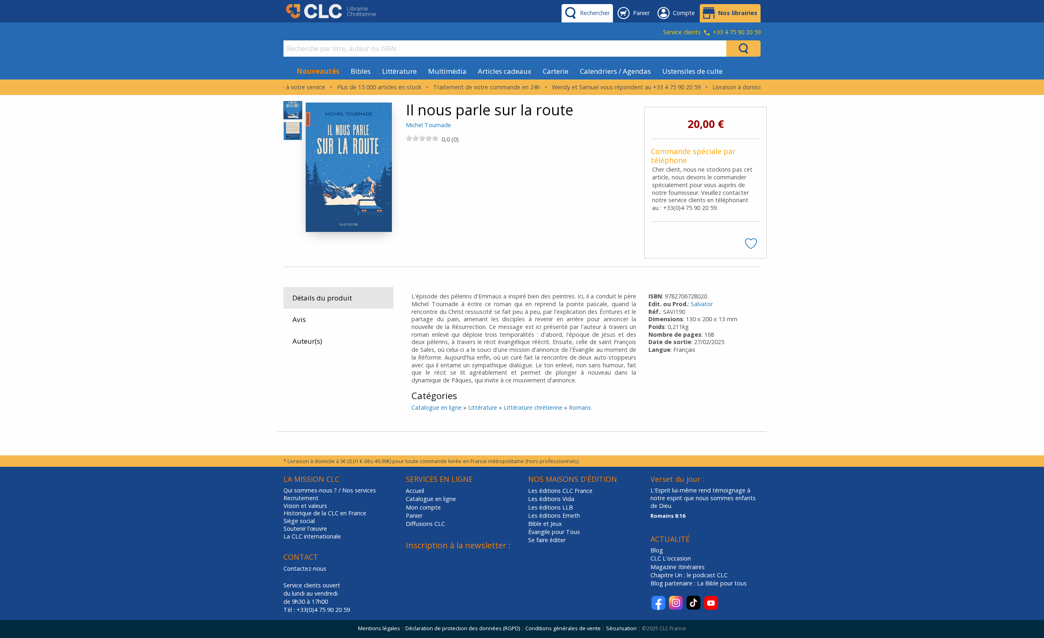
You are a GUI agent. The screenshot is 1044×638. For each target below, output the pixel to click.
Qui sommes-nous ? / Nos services (329, 490)
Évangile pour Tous (554, 532)
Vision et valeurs (305, 506)
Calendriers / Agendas (615, 71)
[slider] (422, 138)
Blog (656, 550)
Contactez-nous (304, 568)
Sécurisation (621, 628)
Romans (580, 407)
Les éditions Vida (551, 499)
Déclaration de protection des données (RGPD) (462, 628)
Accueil (415, 491)
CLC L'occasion (670, 558)
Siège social (299, 521)
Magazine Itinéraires (677, 567)
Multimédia (447, 71)
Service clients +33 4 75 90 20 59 (712, 32)
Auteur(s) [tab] (307, 341)
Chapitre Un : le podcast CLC (689, 575)
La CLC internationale (312, 536)
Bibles (361, 71)
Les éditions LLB (550, 507)
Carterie (555, 71)
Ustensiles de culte (692, 71)
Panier (414, 515)
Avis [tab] (299, 319)
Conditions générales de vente (563, 628)
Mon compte (423, 507)
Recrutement (301, 498)
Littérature (399, 71)
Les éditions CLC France (560, 491)
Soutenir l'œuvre (305, 528)
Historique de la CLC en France (324, 513)
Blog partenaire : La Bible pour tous (699, 583)
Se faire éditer (547, 540)
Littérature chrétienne (533, 407)
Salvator (702, 304)
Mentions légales (379, 628)
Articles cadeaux (504, 71)
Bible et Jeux (545, 524)
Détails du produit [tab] (322, 297)
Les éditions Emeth (554, 515)
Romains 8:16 (667, 515)
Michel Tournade (428, 125)
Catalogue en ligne (436, 407)
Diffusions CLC (425, 524)
